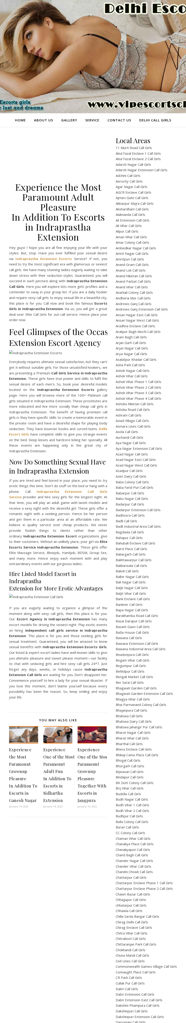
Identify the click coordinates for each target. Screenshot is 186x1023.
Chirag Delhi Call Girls (132, 922)
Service (92, 120)
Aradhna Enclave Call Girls (135, 326)
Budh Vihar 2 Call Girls (132, 810)
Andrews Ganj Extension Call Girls (142, 309)
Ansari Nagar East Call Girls (137, 315)
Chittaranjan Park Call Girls (136, 944)
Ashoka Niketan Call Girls (135, 404)
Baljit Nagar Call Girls (132, 587)
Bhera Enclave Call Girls (134, 749)
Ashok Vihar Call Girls (132, 376)
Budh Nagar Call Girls (132, 799)
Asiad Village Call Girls (132, 420)
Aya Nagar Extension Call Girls (139, 448)
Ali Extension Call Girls (132, 220)
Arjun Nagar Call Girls (132, 348)
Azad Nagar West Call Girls (136, 465)
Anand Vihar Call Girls (132, 287)
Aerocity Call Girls (129, 181)
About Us (43, 120)
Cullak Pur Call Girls (130, 983)
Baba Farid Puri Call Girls (134, 487)
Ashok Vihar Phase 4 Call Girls (138, 398)
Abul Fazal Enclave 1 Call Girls (138, 153)
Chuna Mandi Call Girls (132, 955)
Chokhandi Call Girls (130, 950)
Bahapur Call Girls (129, 537)
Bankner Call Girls (129, 604)
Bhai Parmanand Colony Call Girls (141, 704)
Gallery (69, 120)
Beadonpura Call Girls (132, 654)
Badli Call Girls (126, 521)
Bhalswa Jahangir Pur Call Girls (139, 727)
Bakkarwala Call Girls (131, 565)
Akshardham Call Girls (132, 209)
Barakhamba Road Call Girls (137, 615)
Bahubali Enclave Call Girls (135, 543)
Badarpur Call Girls (130, 504)
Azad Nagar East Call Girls (136, 459)
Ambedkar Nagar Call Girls (136, 248)
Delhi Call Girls (155, 120)
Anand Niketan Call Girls (134, 276)
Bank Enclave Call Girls (133, 599)
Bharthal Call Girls (129, 743)
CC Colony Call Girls (130, 832)
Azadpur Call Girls (129, 470)
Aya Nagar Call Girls (131, 442)
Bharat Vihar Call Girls (132, 738)
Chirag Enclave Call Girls (134, 927)
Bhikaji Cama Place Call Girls (137, 755)
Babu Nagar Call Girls (132, 498)
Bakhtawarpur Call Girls (134, 560)
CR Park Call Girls (129, 977)
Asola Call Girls (127, 431)
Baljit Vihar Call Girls (131, 593)
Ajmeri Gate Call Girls (132, 197)
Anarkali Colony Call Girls (134, 292)
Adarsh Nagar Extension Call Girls (141, 170)
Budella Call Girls (128, 794)
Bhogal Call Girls (128, 760)
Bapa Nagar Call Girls (132, 610)
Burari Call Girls (127, 827)
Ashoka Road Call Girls (133, 409)
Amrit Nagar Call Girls (132, 253)
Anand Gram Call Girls (132, 264)
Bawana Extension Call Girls (137, 643)
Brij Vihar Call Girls (130, 788)
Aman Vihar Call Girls (131, 237)
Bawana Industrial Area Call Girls (141, 649)
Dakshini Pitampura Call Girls (137, 1005)
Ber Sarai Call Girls (130, 682)
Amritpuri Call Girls (130, 259)
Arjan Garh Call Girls (131, 342)
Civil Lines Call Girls (130, 961)
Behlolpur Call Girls (130, 671)
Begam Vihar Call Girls (132, 660)
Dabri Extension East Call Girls (139, 1000)
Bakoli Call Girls (127, 571)
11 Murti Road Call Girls (134, 147)
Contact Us (119, 120)
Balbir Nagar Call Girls (132, 576)
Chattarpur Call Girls (131, 877)
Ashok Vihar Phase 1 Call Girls (138, 381)
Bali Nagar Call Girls (131, 582)
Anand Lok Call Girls (131, 270)
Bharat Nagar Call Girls (133, 732)
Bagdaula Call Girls (130, 532)
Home (20, 120)
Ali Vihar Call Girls (129, 225)
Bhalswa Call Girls (129, 716)
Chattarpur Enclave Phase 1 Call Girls (144, 883)
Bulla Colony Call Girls (132, 821)
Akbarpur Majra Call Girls (135, 203)
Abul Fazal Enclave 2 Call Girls (138, 158)
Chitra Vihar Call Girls (131, 933)
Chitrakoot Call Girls (131, 938)
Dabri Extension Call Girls (135, 994)
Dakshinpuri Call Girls (132, 1011)
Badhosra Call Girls (130, 515)
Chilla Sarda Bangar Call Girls (137, 916)
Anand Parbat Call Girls (133, 281)
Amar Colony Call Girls (132, 242)
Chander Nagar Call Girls (134, 860)
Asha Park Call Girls (130, 365)
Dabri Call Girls (127, 989)
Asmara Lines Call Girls (133, 426)
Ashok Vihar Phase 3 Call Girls (138, 392)
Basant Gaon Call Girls (133, 626)
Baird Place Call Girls (131, 548)
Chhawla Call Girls (129, 910)
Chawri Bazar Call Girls (133, 894)
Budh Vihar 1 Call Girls (132, 805)
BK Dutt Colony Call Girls (135, 782)
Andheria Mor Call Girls (133, 298)
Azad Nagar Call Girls (132, 454)
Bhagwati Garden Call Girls (136, 688)
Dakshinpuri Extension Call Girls (140, 1016)
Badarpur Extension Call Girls (138, 510)
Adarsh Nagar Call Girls (133, 164)
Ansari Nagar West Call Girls (137, 320)
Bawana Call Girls (129, 637)
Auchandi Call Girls (129, 437)
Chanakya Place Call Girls (135, 844)
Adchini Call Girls (128, 175)
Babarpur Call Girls (130, 493)
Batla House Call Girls (132, 632)
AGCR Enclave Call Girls (133, 192)
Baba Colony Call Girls (132, 482)
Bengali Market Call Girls (134, 676)
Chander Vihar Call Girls (133, 866)
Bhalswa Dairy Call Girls (134, 721)
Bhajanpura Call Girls (131, 710)
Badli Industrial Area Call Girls (138, 526)
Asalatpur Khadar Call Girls (136, 359)
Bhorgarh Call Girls (130, 766)
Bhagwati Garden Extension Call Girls (144, 693)
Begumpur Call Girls (131, 665)
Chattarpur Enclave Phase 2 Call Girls (144, 888)
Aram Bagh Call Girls (131, 337)
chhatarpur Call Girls (131, 905)
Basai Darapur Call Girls (134, 621)
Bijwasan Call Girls (130, 771)
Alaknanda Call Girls (130, 214)
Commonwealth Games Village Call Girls (146, 966)
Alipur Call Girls (127, 231)
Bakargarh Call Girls (131, 554)
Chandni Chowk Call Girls (134, 871)
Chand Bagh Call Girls (132, 855)
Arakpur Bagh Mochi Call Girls (138, 331)
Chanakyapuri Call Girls (133, 849)
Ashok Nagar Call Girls (132, 370)
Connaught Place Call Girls (136, 972)
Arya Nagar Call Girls (131, 353)
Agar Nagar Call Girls (131, 186)
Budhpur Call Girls (129, 816)
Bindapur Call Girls (130, 777)
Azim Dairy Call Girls (131, 476)
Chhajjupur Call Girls (131, 899)
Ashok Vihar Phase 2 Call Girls (138, 387)
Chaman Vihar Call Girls (133, 838)
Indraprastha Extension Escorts (43, 258)
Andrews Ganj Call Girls (134, 303)
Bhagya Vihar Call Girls (133, 699)
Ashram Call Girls (129, 415)
